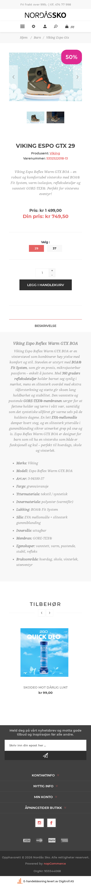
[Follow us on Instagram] (39, 823)
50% (72, 57)
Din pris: (33, 216)
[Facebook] (51, 823)
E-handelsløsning (34, 881)
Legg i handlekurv (45, 285)
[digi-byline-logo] (20, 881)
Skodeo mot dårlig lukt (45, 687)
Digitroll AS (66, 881)
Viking (55, 153)
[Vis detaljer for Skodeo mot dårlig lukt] (45, 652)
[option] (45, 660)
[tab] (45, 325)
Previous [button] (41, 612)
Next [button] (49, 612)
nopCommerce (55, 863)
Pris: (33, 210)
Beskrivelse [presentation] (45, 326)
